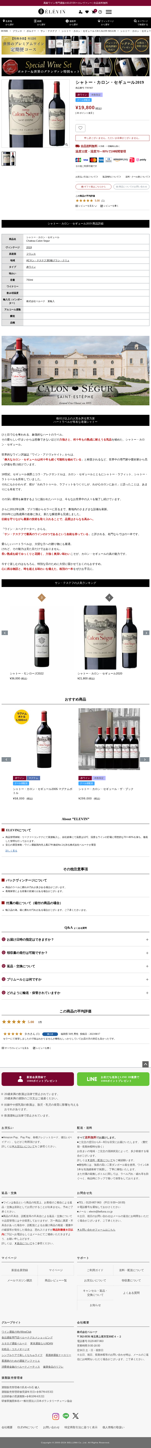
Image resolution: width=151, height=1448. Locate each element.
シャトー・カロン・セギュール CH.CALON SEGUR (89, 31)
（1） (103, 200)
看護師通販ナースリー (58, 1355)
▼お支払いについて (23, 1146)
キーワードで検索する (142, 23)
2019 (29, 247)
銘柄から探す (41, 23)
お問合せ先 (84, 1192)
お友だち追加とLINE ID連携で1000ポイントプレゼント (120, 1079)
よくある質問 (131, 1292)
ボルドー (31, 31)
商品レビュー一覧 (56, 1280)
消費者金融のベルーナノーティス (21, 1366)
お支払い (8, 1127)
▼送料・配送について (100, 1160)
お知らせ (95, 1305)
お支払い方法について (86, 177)
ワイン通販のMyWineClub (16, 1331)
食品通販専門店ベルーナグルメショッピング (27, 1337)
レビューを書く (111, 206)
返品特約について (110, 177)
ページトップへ (145, 1064)
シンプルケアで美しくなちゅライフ (22, 1355)
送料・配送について (131, 1270)
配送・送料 (84, 1127)
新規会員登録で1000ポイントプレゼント (42, 1079)
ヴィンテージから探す (107, 23)
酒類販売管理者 (12, 1377)
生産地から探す (10, 23)
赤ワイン (31, 267)
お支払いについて (95, 1280)
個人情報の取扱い (113, 1427)
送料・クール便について (136, 177)
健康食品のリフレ (53, 1366)
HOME (4, 31)
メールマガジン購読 (19, 1280)
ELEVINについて (27, 1427)
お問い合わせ (51, 1427)
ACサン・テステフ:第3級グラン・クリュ (47, 260)
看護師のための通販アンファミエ (21, 1360)
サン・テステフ (49, 31)
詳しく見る (11, 850)
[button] (6, 759)
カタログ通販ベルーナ (14, 1343)
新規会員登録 (19, 1270)
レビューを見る (86, 206)
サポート (83, 1257)
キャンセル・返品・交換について (95, 1292)
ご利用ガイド (95, 1270)
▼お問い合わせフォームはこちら (96, 1229)
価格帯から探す (73, 23)
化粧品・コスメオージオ (16, 1349)
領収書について (131, 1280)
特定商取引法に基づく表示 (81, 1427)
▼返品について (23, 1243)
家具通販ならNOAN (41, 1343)
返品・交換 (9, 1192)
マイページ (9, 1257)
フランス (17, 31)
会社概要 (83, 1322)
